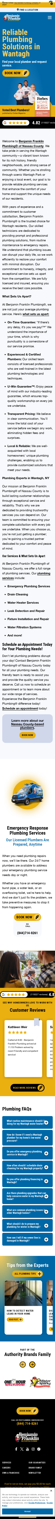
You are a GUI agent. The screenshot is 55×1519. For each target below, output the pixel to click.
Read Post (13, 1320)
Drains (52, 1323)
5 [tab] (32, 1337)
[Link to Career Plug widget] (38, 1449)
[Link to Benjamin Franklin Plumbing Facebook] (16, 1449)
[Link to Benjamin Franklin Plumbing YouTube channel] (27, 1449)
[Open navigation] (50, 17)
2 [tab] (21, 1337)
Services (6, 1462)
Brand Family (35, 1468)
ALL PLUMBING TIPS (25, 1273)
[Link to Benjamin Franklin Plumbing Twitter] (22, 1449)
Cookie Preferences (36, 1503)
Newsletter (35, 1473)
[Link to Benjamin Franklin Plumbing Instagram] (33, 1449)
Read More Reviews (24, 1087)
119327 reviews (39, 994)
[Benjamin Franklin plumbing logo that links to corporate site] (11, 17)
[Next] (32, 1364)
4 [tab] (29, 1337)
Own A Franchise (10, 1473)
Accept (27, 1511)
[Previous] (23, 1364)
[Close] (51, 1491)
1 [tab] (18, 1337)
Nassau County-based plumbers (27, 726)
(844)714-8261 (27, 933)
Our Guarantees (37, 1462)
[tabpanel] (23, 1307)
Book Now (13, 73)
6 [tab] (36, 1337)
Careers (6, 1468)
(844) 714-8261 (27, 1424)
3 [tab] (25, 1337)
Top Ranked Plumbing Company (26, 3)
